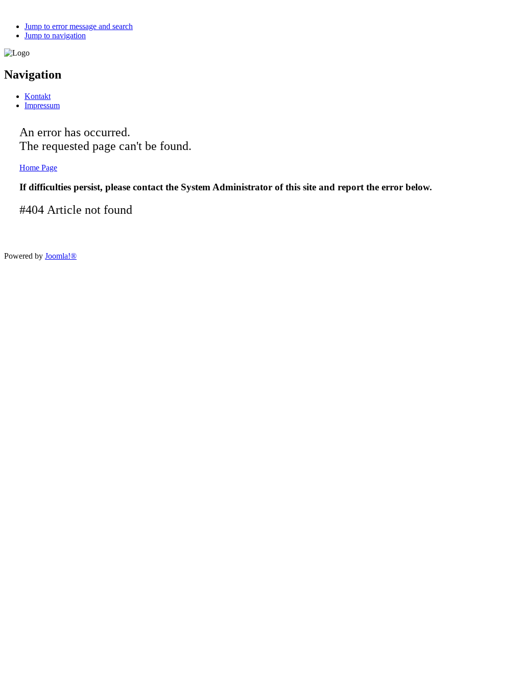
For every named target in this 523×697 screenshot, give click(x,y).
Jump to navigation (55, 35)
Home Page (38, 167)
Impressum (42, 105)
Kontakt (38, 96)
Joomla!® (61, 256)
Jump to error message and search (79, 26)
